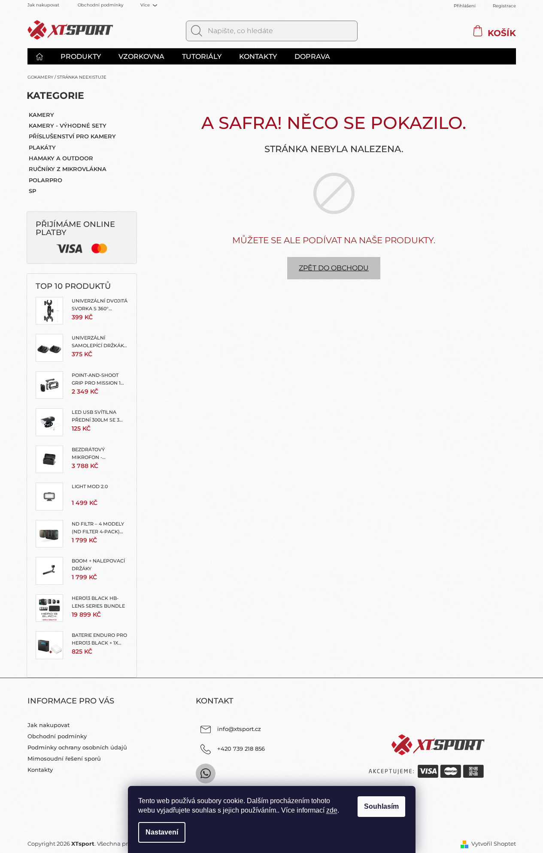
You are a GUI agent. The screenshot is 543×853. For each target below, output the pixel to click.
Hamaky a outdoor (61, 158)
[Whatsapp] (205, 773)
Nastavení (162, 832)
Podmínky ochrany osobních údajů (77, 747)
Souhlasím (381, 806)
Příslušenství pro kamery (72, 136)
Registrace (504, 6)
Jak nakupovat (43, 5)
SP (32, 190)
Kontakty (40, 769)
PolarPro (45, 180)
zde (331, 810)
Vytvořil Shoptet (493, 843)
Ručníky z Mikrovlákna (67, 168)
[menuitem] (44, 57)
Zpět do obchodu (334, 268)
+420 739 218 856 (241, 748)
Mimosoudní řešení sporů (64, 758)
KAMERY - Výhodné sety (67, 125)
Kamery (41, 114)
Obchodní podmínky (100, 5)
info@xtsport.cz (239, 728)
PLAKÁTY (42, 147)
